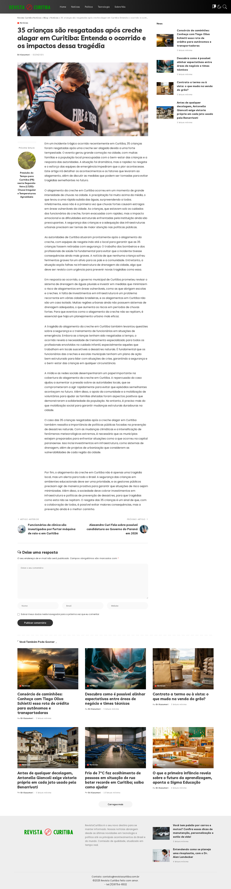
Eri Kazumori (23, 55)
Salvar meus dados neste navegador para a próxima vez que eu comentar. (60, 614)
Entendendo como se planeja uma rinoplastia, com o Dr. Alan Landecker (192, 853)
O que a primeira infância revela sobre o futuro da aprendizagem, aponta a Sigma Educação (182, 778)
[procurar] (225, 7)
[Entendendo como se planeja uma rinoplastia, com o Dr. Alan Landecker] (161, 855)
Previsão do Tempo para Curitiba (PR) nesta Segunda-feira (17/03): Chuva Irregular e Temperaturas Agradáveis (26, 184)
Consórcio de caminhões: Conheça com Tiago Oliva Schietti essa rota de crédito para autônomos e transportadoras (194, 38)
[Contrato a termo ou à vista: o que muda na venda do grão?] (165, 88)
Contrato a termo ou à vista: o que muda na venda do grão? (195, 86)
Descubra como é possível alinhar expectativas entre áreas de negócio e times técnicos (115, 699)
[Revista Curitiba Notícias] (29, 7)
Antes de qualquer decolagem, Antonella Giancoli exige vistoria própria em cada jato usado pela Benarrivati (195, 110)
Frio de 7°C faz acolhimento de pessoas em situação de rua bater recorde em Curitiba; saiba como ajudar (114, 780)
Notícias (24, 23)
